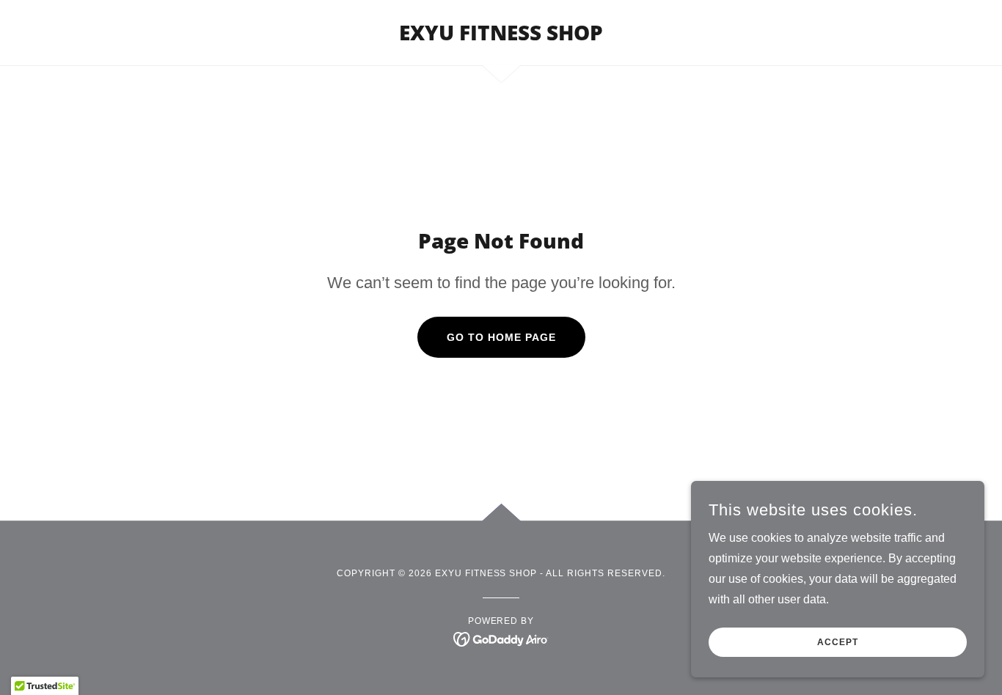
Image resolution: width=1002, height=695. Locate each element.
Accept (837, 642)
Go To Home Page (501, 337)
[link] (501, 36)
